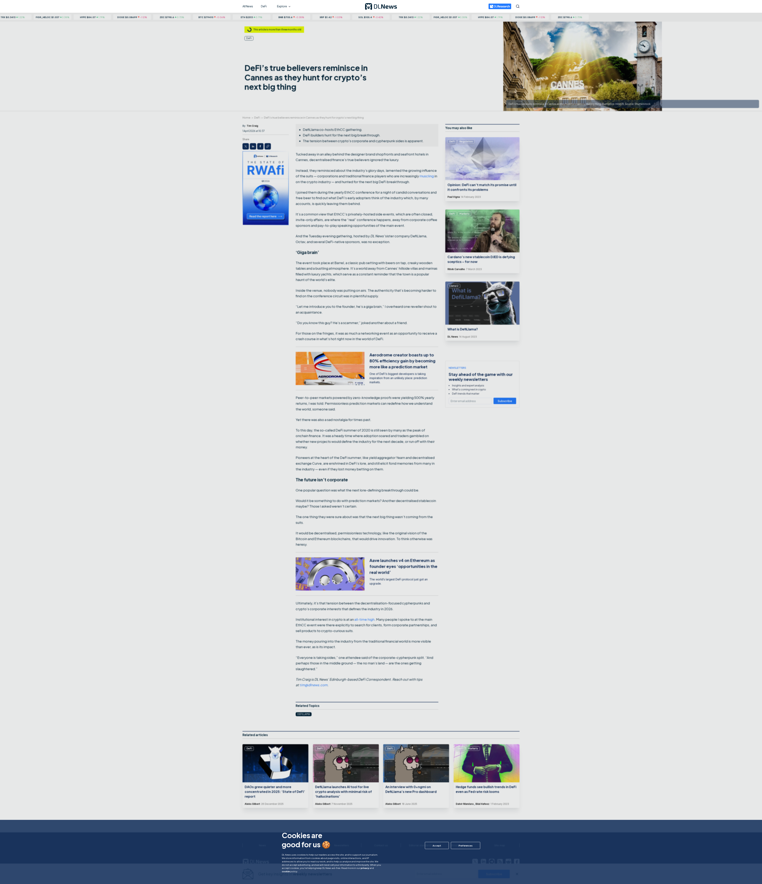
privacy (365, 868)
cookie (286, 871)
